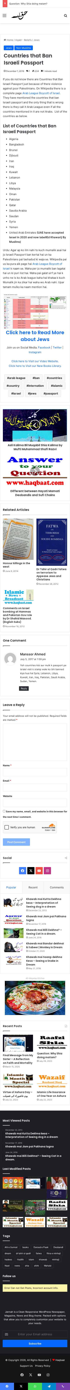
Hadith (20, 1259)
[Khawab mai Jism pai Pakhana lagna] (14, 919)
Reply (24, 688)
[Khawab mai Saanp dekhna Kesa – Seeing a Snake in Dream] (14, 960)
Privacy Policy (42, 1365)
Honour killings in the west (16, 564)
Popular (11, 887)
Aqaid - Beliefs (23, 39)
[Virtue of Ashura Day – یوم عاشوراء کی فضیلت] (18, 1080)
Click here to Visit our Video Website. (35, 361)
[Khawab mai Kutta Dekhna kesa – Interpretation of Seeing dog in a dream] (14, 902)
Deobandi (58, 1247)
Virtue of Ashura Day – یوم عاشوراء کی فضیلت (17, 1094)
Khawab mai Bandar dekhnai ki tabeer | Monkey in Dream (45, 945)
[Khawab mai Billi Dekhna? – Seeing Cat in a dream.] (14, 933)
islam (31, 1259)
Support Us (26, 1365)
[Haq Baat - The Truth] (19, 15)
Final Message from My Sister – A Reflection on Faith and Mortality (18, 1059)
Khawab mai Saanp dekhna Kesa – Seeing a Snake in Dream (44, 960)
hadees (8, 1259)
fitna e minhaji (54, 1253)
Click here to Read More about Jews (35, 336)
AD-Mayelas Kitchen (35, 978)
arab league (17, 378)
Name (7, 765)
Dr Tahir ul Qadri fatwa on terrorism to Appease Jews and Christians (51, 574)
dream (8, 1253)
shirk (36, 1265)
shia (27, 1265)
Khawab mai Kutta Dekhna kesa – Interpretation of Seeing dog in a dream (43, 902)
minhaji (55, 1259)
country (13, 385)
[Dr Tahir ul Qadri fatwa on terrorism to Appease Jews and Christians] (51, 542)
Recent (33, 887)
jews (33, 393)
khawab (43, 1259)
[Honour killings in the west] (18, 539)
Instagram (35, 352)
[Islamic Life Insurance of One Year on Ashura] (52, 1080)
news (17, 1265)
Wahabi (47, 1265)
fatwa (39, 1253)
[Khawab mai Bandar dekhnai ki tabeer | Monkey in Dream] (14, 947)
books (25, 1247)
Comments (57, 887)
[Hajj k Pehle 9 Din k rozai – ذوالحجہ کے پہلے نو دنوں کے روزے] (57, 1222)
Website (7, 796)
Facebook (44, 347)
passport (51, 393)
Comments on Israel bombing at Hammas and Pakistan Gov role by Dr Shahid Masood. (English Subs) (17, 615)
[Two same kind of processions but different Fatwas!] (35, 1208)
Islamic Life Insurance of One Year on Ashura (51, 1094)
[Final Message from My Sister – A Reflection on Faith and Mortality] (18, 1043)
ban (37, 378)
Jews (36, 39)
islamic (57, 385)
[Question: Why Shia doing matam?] (52, 1042)
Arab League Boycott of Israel (41, 93)
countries (55, 378)
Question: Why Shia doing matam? (28, 3)
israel (17, 393)
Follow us (9, 1276)
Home (9, 39)
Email (7, 780)
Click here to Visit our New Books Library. (35, 366)
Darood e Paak (41, 1247)
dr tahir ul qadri (23, 1253)
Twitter (57, 347)
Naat (7, 1265)
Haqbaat (60, 1360)
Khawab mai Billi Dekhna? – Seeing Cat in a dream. (44, 932)
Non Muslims (23, 47)
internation (36, 385)
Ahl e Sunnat (11, 1247)
